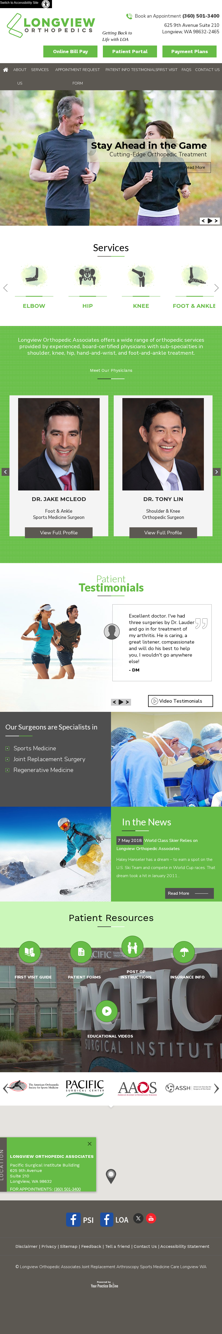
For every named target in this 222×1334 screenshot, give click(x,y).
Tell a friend (117, 1246)
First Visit (168, 69)
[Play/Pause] (210, 221)
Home (5, 70)
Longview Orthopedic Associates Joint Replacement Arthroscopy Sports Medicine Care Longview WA (113, 1267)
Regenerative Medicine (43, 770)
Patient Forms (84, 977)
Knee (141, 306)
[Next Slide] (216, 221)
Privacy (48, 1246)
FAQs (186, 69)
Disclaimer (26, 1246)
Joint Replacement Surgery (49, 759)
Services (40, 69)
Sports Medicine (35, 748)
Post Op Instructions (136, 974)
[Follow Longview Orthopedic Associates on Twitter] (138, 1218)
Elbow (34, 306)
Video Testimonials (180, 701)
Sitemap (68, 1246)
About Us (20, 76)
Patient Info (118, 69)
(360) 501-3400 (200, 16)
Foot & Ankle (195, 306)
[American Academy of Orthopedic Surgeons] (137, 1088)
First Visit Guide (33, 977)
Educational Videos (110, 1036)
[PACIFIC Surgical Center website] (85, 1088)
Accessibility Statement (184, 1246)
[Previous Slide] (203, 221)
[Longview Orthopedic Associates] (50, 25)
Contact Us (207, 69)
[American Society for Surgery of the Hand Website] (189, 1087)
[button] (111, 1176)
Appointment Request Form (77, 76)
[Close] (89, 1143)
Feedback (91, 1246)
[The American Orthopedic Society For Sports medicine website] (33, 1085)
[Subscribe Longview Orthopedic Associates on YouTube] (151, 1218)
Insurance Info (187, 977)
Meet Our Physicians (111, 370)
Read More (194, 167)
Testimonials (143, 69)
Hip (87, 306)
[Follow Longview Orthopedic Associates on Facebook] (81, 1220)
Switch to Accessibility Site (19, 3)
